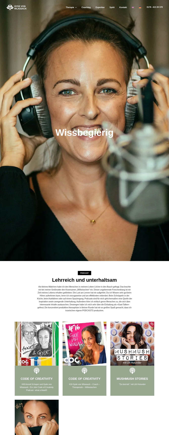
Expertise (100, 7)
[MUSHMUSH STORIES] (132, 371)
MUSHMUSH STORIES (132, 378)
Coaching (86, 7)
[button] (84, 273)
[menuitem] (133, 7)
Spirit (111, 7)
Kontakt (123, 7)
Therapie (70, 7)
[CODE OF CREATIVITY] (37, 371)
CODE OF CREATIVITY (37, 378)
